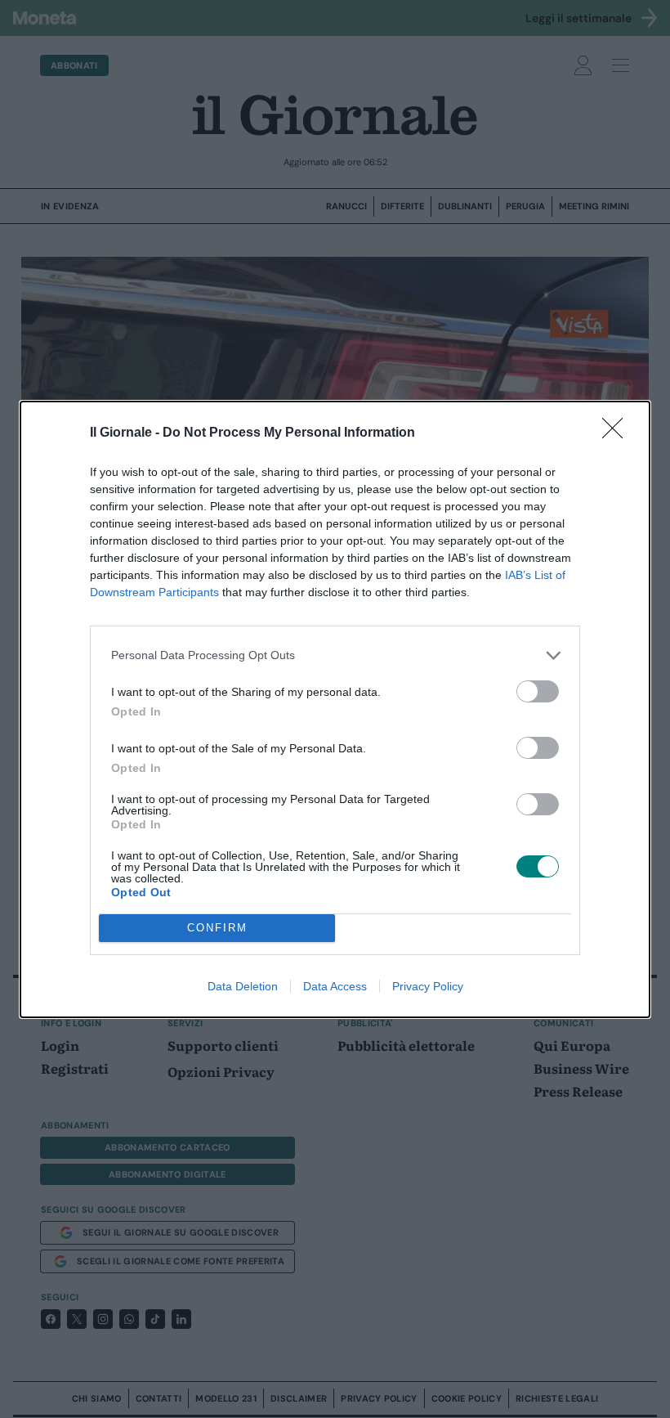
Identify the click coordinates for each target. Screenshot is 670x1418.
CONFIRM (217, 928)
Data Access (335, 986)
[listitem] (335, 655)
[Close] (617, 433)
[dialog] (335, 709)
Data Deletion (243, 986)
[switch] (537, 691)
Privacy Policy (427, 986)
